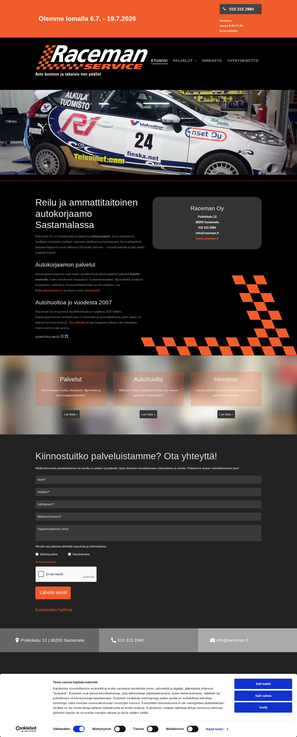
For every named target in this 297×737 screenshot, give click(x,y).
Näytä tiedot (214, 729)
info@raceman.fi (232, 640)
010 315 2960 (131, 640)
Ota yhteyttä (77, 322)
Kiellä (263, 707)
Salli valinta (263, 695)
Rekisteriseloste (46, 562)
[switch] (120, 729)
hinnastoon (92, 290)
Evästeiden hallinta (53, 609)
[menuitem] (159, 61)
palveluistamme (52, 290)
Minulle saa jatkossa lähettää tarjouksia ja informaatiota (71, 546)
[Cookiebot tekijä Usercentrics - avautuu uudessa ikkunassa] (26, 729)
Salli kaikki (263, 683)
